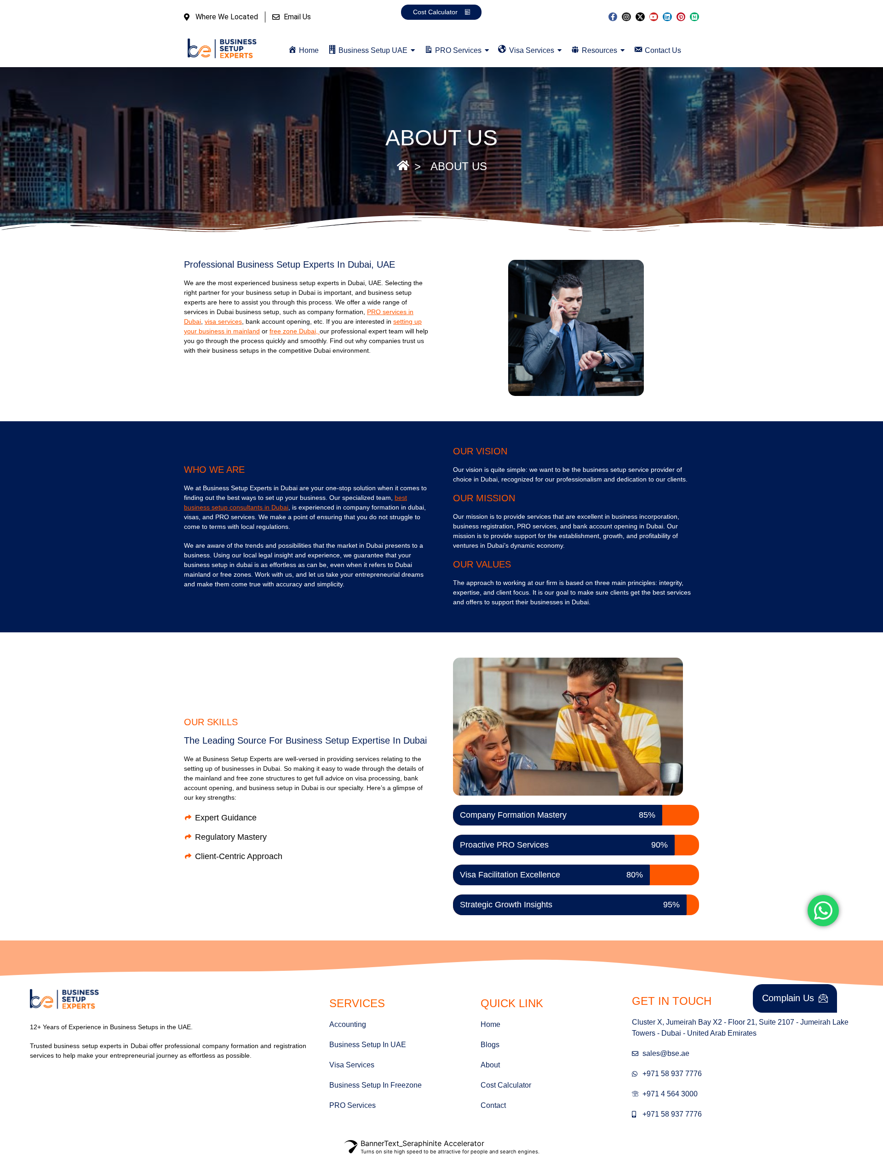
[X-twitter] (640, 17)
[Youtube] (654, 17)
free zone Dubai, (294, 331)
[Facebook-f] (613, 17)
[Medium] (694, 17)
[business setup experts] (222, 49)
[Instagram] (626, 17)
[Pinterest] (681, 17)
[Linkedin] (667, 17)
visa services (223, 321)
